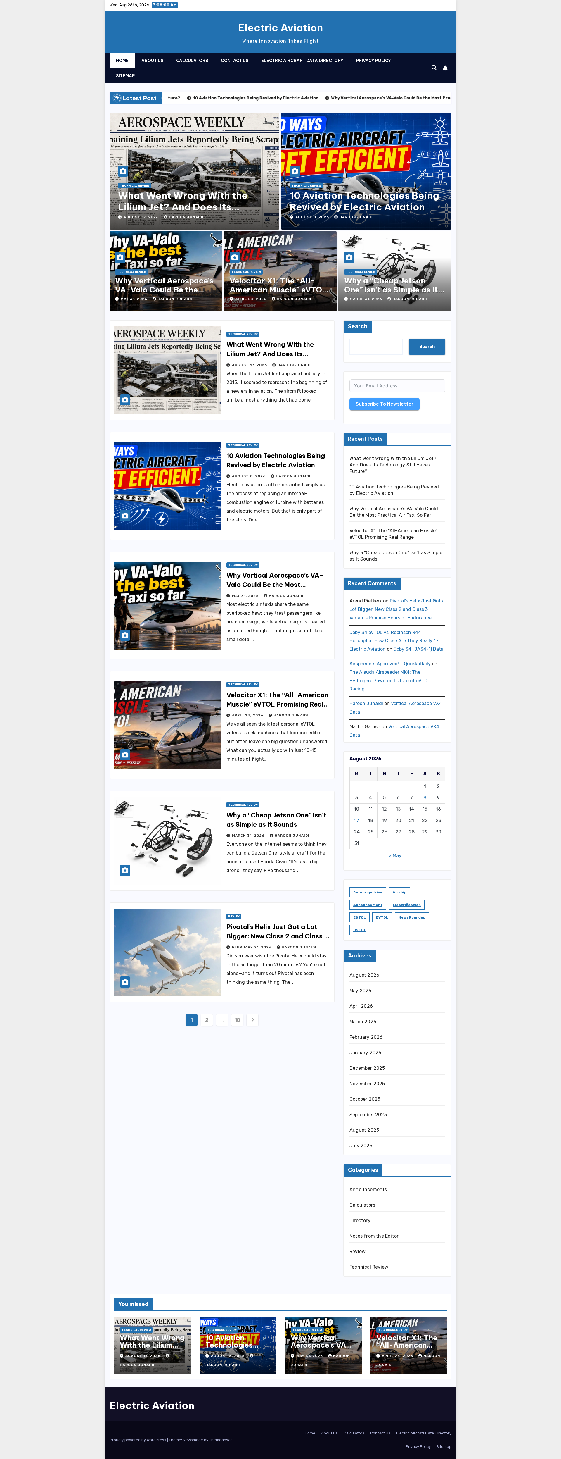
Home (122, 60)
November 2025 (367, 1083)
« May (395, 855)
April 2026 (361, 1006)
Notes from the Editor (374, 1236)
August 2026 (364, 975)
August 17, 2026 (142, 217)
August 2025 (364, 1130)
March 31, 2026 (366, 299)
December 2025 (367, 1068)
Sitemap (125, 75)
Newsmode (193, 1440)
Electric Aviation (280, 27)
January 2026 (365, 1052)
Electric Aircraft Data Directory (302, 60)
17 (356, 820)
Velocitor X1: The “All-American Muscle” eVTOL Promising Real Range (278, 290)
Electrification (407, 905)
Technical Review (134, 185)
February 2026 (366, 1037)
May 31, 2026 (134, 299)
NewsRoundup (412, 917)
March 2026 (362, 1021)
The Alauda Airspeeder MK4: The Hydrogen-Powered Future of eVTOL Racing (389, 680)
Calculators (192, 60)
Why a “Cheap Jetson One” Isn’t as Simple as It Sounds (391, 290)
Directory (359, 1220)
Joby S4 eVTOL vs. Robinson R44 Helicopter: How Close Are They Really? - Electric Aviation (394, 641)
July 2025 (360, 1145)
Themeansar (220, 1440)
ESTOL (359, 917)
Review (234, 916)
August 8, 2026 (312, 217)
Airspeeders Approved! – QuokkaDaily (390, 663)
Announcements (368, 1189)
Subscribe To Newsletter (384, 404)
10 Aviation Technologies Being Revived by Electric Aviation (364, 201)
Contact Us (234, 60)
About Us (152, 60)
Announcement (367, 905)
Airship (399, 892)
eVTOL (382, 917)
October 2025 (364, 1099)
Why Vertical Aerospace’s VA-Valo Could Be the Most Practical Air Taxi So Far (274, 584)
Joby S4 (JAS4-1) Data (419, 649)
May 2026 (360, 990)
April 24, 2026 (251, 299)
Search (357, 326)
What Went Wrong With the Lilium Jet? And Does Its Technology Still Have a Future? (193, 207)
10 (237, 1020)
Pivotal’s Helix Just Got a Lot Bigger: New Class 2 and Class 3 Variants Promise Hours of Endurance (396, 609)
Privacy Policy (373, 60)
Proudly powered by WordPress (138, 1440)
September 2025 (368, 1114)
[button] (434, 68)
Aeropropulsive (367, 892)
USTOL (359, 930)
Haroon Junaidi (186, 217)
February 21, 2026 (252, 947)
